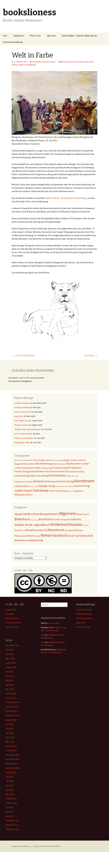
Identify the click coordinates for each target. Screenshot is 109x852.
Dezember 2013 (12, 755)
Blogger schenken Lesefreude (75, 460)
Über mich (51, 35)
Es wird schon (53, 623)
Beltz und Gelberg (57, 460)
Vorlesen (71, 491)
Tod (77, 535)
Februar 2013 (11, 798)
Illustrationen (57, 475)
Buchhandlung (43, 463)
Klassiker (46, 61)
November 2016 (12, 645)
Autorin (48, 460)
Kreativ (18, 530)
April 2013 (10, 790)
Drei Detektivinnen (23, 355)
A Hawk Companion (22, 403)
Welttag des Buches (23, 494)
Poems (30, 535)
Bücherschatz (66, 61)
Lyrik (74, 530)
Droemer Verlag (60, 467)
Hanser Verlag (21, 475)
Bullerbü (63, 464)
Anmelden (10, 614)
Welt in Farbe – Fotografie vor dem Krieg (66, 198)
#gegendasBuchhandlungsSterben (36, 514)
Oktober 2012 (11, 803)
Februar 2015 (11, 693)
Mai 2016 (9, 649)
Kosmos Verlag (65, 481)
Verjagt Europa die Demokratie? (27, 429)
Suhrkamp (40, 490)
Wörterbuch (20, 540)
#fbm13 (16, 460)
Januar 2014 (11, 750)
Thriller (51, 491)
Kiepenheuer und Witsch (23, 481)
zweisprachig (35, 540)
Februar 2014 (11, 746)
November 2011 (12, 820)
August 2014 (11, 720)
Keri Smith (75, 476)
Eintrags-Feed (12, 618)
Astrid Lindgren (39, 460)
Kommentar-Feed (13, 622)
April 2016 (10, 654)
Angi (43, 635)
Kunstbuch (40, 530)
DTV (69, 467)
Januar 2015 (11, 698)
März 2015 (10, 689)
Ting (56, 490)
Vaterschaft (86, 535)
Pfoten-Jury (35, 35)
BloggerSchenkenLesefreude (25, 464)
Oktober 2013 (11, 763)
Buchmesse (56, 464)
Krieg (23, 530)
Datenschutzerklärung (13, 42)
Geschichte (78, 61)
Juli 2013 (9, 776)
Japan (68, 476)
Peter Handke (69, 486)
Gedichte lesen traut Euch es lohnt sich (49, 471)
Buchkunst (46, 519)
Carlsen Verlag (20, 467)
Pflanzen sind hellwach (24, 438)
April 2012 (10, 816)
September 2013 (13, 768)
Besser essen (82, 514)
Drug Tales (18, 416)
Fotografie (36, 61)
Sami (43, 642)
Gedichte (76, 519)
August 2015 (11, 667)
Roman (46, 535)
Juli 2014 (9, 724)
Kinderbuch (18, 35)
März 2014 (10, 741)
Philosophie (20, 535)
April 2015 (10, 685)
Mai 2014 (9, 733)
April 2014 (10, 737)
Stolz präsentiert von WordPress (47, 846)
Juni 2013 (9, 781)
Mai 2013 (9, 785)
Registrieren (11, 609)
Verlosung (63, 490)
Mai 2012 (9, 811)
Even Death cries (21, 420)
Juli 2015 (9, 671)
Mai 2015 (9, 680)
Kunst (53, 61)
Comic (56, 519)
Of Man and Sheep (22, 407)
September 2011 (13, 829)
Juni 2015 (9, 676)
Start (5, 35)
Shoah (71, 535)
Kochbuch (86, 525)
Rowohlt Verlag (82, 486)
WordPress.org (12, 627)
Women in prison (21, 425)
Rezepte (37, 536)
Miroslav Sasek (33, 486)
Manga (80, 530)
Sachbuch (59, 535)
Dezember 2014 (12, 702)
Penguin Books (60, 486)
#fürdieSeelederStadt (26, 460)
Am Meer (90, 355)
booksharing (34, 520)
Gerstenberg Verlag (76, 471)
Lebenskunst (55, 530)
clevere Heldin (34, 467)
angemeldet (24, 377)
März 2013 (10, 794)
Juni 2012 (9, 807)
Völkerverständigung (27, 64)
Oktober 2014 (11, 711)
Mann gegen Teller (22, 442)
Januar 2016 (11, 663)
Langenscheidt (21, 486)
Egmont (76, 467)
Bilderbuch (22, 519)
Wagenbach (78, 491)
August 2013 (11, 772)
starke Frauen (23, 490)
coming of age (46, 468)
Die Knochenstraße (22, 412)
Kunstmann (84, 480)
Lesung (68, 530)
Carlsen (85, 463)
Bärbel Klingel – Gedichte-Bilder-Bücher (79, 35)
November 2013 (12, 759)
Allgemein (67, 513)
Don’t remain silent (22, 433)
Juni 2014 (9, 728)
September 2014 (13, 715)
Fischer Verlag (21, 471)
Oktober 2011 (11, 825)
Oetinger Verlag (46, 486)
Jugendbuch (41, 525)
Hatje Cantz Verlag (38, 475)
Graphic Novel (23, 525)
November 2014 (12, 706)
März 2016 (10, 658)
